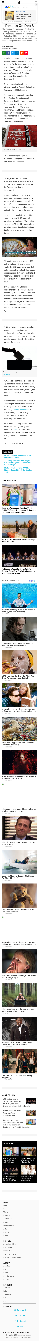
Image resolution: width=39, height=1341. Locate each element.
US (4, 1209)
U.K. (4, 1298)
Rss (21, 1326)
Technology (7, 1219)
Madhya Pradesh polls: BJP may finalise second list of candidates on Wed (18, 470)
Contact (6, 1279)
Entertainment (8, 1225)
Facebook (21, 1310)
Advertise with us (9, 1244)
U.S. (4, 1301)
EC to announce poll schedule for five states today (18, 457)
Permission (7, 1247)
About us (6, 1266)
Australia (6, 1288)
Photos (6, 1232)
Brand (5, 1269)
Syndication (7, 1251)
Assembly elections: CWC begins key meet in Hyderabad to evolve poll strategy (17, 463)
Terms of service (9, 1254)
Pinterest (21, 1321)
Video (5, 1236)
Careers (6, 1273)
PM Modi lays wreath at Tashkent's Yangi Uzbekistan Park (11, 1113)
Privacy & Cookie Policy (12, 1257)
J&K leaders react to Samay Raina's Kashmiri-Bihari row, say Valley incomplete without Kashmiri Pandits (18, 571)
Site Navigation (9, 1276)
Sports (6, 1222)
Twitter (21, 1315)
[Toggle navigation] (3, 2)
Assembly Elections (20, 409)
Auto (5, 1229)
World (5, 1212)
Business (6, 1215)
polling (16, 429)
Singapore (7, 1294)
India (5, 1205)
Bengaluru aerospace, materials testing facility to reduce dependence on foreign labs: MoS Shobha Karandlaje (18, 510)
